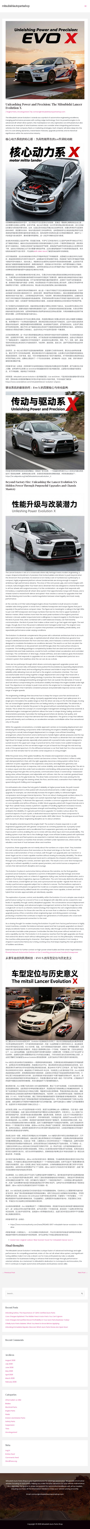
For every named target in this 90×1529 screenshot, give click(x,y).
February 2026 (10, 1382)
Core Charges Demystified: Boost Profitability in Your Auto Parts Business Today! (37, 1320)
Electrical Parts (11, 1407)
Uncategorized (11, 1432)
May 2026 (9, 1371)
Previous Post (8, 1272)
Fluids (7, 1414)
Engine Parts (10, 1411)
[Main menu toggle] (85, 6)
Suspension (9, 1425)
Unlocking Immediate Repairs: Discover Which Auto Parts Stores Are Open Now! (36, 1327)
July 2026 (9, 1364)
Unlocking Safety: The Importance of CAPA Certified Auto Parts (30, 1313)
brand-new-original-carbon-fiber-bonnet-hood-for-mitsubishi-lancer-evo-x (41, 1240)
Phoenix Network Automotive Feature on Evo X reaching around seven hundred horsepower (42, 952)
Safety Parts (10, 1421)
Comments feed (12, 1457)
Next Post (83, 1272)
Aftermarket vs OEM (13, 1400)
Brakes (8, 1403)
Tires (7, 1429)
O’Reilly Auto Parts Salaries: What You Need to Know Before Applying (32, 1323)
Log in (7, 1450)
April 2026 (9, 1375)
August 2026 (10, 1360)
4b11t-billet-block (40, 251)
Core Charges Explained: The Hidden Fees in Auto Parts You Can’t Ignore (33, 1316)
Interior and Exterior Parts (15, 1418)
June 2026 (9, 1367)
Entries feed (10, 1454)
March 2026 (9, 1378)
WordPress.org (11, 1461)
